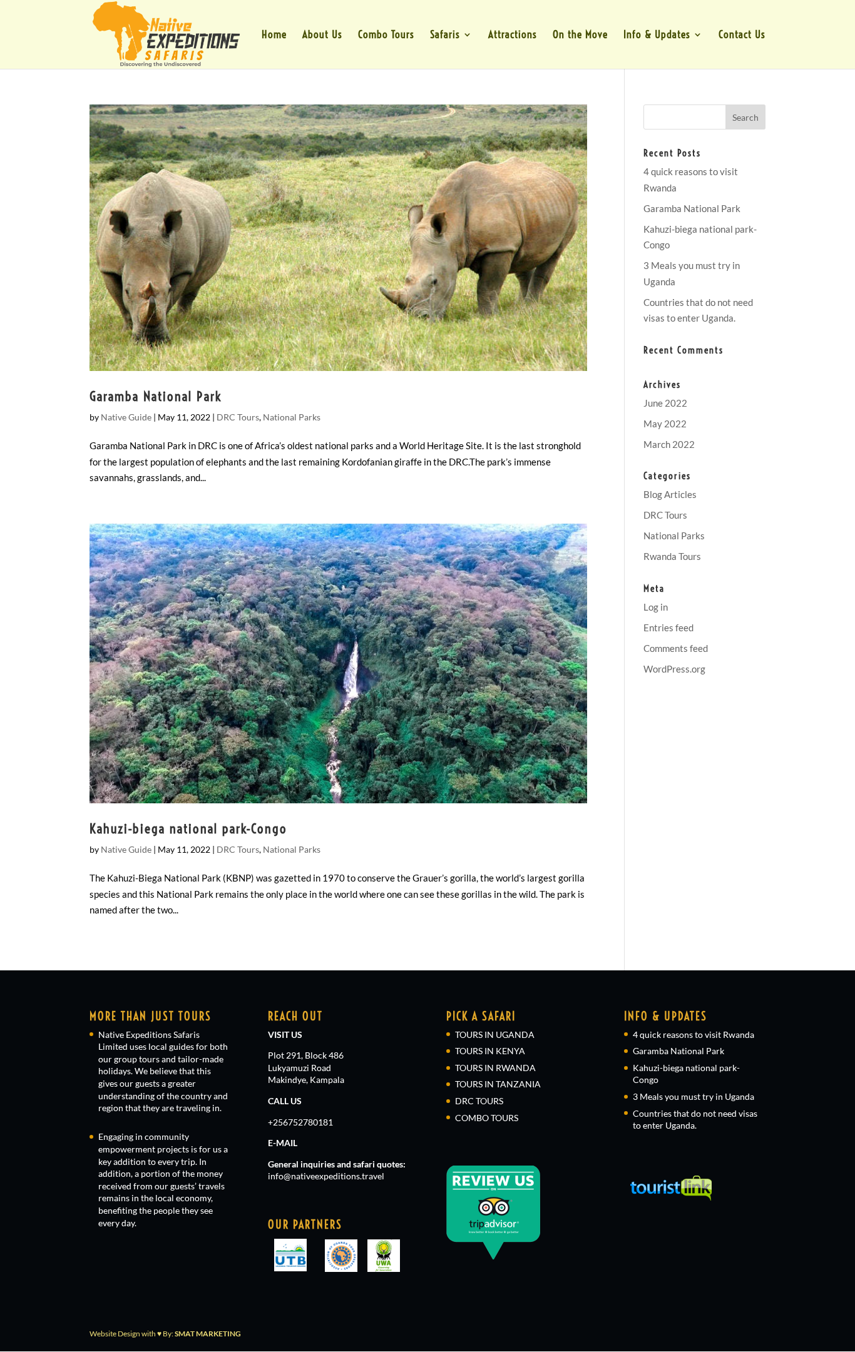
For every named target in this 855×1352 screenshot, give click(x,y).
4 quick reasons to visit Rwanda (693, 1034)
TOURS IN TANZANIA (498, 1084)
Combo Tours (386, 35)
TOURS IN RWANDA (495, 1067)
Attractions (512, 35)
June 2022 (665, 403)
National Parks (291, 417)
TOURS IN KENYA (490, 1050)
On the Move (580, 35)
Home (274, 35)
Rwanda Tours (672, 556)
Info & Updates (656, 35)
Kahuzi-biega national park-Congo (188, 828)
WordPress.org (674, 668)
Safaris (445, 35)
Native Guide (126, 417)
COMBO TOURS (486, 1117)
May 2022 (665, 423)
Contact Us (742, 35)
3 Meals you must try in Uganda (693, 1096)
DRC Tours (238, 417)
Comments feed (675, 648)
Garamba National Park (156, 396)
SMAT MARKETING (208, 1333)
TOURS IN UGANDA (495, 1034)
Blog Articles (670, 494)
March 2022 (669, 444)
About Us (322, 35)
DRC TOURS (479, 1100)
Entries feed (668, 627)
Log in (655, 606)
